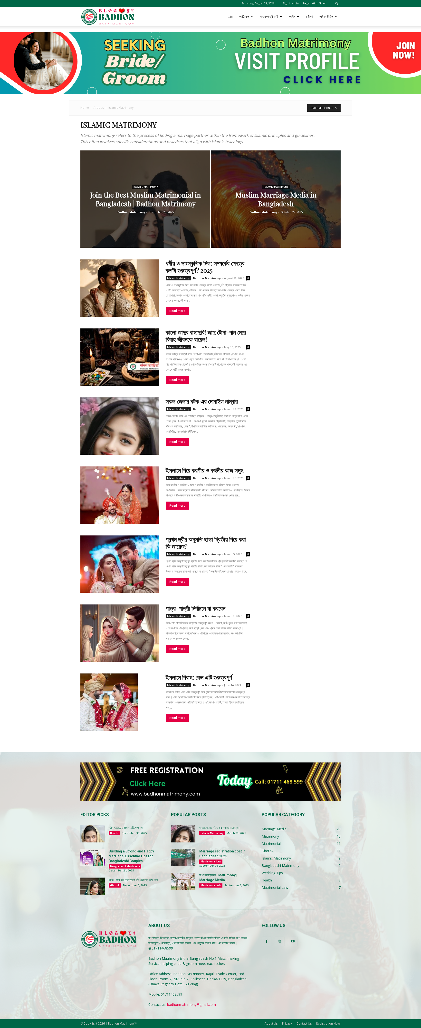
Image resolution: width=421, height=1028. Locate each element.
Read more (177, 311)
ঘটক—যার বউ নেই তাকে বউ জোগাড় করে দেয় (133, 880)
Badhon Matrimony (131, 212)
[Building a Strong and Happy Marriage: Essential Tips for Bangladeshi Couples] (92, 857)
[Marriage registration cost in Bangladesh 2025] (183, 857)
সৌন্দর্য (309, 16)
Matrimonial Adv (211, 885)
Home (84, 108)
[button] (337, 3)
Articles (99, 108)
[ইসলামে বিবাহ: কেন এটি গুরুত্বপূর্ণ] (109, 702)
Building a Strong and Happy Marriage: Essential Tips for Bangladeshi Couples (131, 856)
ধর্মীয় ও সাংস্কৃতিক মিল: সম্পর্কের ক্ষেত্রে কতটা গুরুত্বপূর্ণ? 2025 (205, 266)
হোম (230, 16)
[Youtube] (293, 941)
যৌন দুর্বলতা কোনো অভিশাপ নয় (126, 828)
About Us (271, 1023)
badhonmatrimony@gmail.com (191, 1004)
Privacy (287, 1023)
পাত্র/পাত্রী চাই (269, 16)
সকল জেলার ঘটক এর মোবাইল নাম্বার (202, 401)
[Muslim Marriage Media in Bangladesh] (276, 206)
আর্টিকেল (244, 16)
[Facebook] (266, 941)
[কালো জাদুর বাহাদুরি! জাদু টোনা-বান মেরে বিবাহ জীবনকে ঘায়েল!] (119, 357)
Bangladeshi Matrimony (125, 866)
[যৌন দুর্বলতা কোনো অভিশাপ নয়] (92, 833)
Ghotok (115, 885)
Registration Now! (314, 3)
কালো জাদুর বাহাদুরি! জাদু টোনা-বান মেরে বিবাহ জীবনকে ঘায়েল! (206, 335)
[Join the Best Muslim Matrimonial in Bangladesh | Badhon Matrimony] (145, 206)
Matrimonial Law (211, 861)
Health (114, 833)
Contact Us (304, 1023)
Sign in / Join (291, 3)
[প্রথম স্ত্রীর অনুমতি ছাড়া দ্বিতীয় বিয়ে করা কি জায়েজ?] (119, 564)
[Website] (280, 941)
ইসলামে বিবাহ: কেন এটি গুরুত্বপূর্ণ (199, 677)
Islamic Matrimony (146, 187)
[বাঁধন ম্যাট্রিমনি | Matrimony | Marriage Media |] (183, 881)
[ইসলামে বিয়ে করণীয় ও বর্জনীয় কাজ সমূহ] (119, 495)
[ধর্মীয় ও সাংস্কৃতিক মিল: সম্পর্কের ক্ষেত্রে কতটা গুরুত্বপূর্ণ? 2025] (119, 288)
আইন (292, 16)
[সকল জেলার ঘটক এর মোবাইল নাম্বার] (119, 426)
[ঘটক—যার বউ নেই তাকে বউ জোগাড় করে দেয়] (92, 886)
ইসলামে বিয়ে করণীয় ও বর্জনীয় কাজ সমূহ (204, 470)
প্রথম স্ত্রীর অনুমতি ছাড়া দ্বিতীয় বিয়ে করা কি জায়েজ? (206, 542)
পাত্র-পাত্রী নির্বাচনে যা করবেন (195, 608)
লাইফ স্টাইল (326, 16)
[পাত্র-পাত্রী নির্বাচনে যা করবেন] (119, 633)
